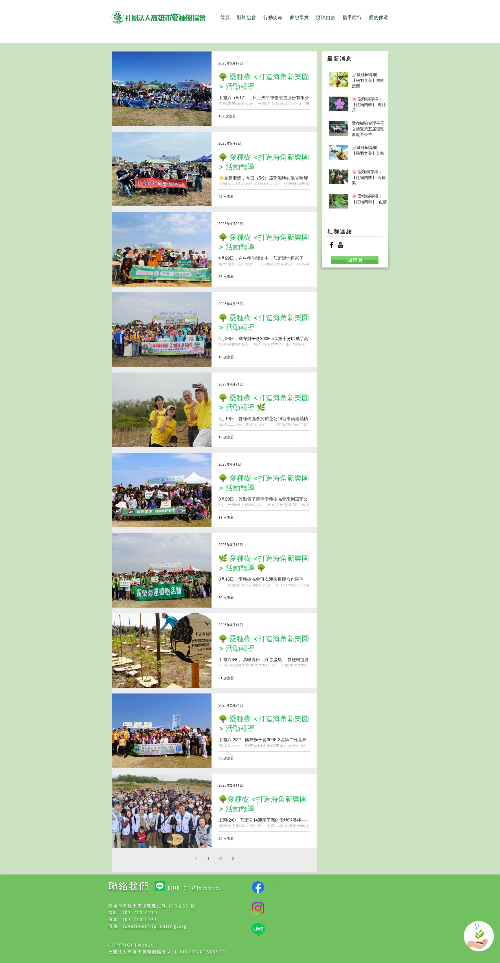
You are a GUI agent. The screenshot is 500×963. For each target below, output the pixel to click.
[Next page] (232, 858)
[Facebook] (258, 887)
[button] (247, 18)
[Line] (160, 886)
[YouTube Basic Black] (340, 245)
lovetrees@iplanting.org (155, 926)
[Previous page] (196, 858)
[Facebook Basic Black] (332, 245)
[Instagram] (258, 908)
